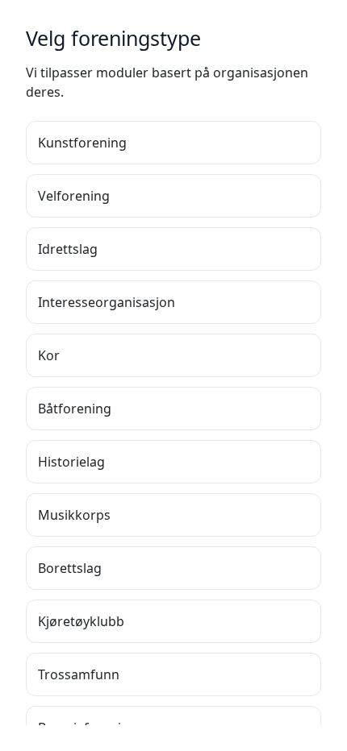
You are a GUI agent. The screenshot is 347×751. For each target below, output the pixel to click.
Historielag (71, 462)
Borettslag (70, 568)
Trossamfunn (78, 674)
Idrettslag (68, 249)
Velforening (74, 196)
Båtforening (74, 408)
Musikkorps (74, 515)
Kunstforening (82, 142)
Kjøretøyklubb (81, 621)
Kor (49, 355)
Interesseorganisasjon (106, 302)
